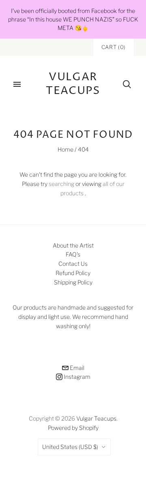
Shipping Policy (73, 282)
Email (76, 367)
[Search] (127, 84)
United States (70, 446)
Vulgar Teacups (96, 418)
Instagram (76, 376)
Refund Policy (73, 272)
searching (61, 183)
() (113, 47)
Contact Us (73, 263)
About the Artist (73, 245)
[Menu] (17, 84)
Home (65, 149)
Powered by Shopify (73, 427)
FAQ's (73, 254)
